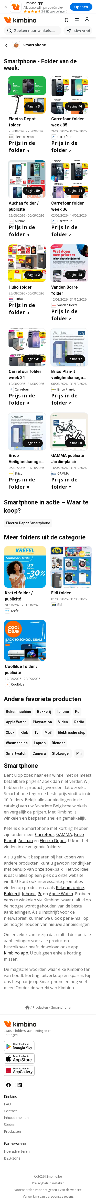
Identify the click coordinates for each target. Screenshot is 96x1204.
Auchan (25, 840)
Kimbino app (16, 953)
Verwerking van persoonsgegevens (48, 1197)
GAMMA (64, 834)
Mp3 (48, 732)
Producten (12, 1131)
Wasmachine (17, 743)
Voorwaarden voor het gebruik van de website (48, 1190)
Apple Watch (16, 722)
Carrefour (44, 834)
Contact (10, 1110)
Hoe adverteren (17, 1151)
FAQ (7, 1104)
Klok (24, 732)
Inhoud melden (16, 1117)
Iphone (63, 712)
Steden (9, 1124)
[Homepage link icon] (27, 1008)
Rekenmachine (18, 712)
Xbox (10, 732)
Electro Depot (53, 840)
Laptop (40, 743)
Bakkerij (44, 712)
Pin (79, 753)
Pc (77, 712)
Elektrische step (71, 732)
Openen (81, 6)
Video (63, 722)
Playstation (42, 722)
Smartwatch (16, 753)
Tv (36, 732)
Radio (79, 722)
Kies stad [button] (82, 30)
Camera (39, 753)
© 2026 (48, 1176)
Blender (58, 743)
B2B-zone (12, 1158)
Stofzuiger (61, 753)
